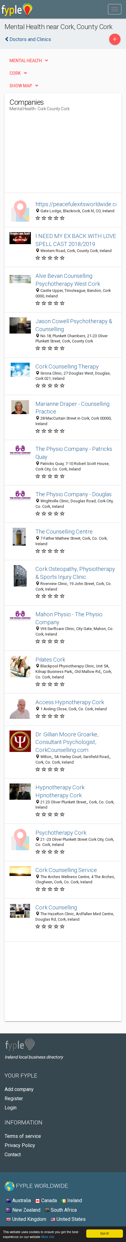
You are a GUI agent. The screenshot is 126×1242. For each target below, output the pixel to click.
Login (11, 1108)
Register (14, 1098)
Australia (21, 1200)
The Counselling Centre (64, 531)
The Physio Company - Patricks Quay (73, 453)
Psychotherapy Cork (60, 832)
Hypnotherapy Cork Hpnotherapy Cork (59, 791)
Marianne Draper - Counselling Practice (72, 408)
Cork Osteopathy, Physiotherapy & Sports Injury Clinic (75, 573)
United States (70, 1219)
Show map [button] (20, 85)
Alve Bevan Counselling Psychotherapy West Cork (67, 280)
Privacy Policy (20, 1145)
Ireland (74, 1200)
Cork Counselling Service (66, 870)
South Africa (63, 1210)
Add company (19, 1089)
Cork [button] (15, 73)
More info (47, 1236)
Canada (48, 1200)
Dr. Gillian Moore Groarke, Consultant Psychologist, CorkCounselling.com (66, 742)
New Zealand (25, 1210)
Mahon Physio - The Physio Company (68, 618)
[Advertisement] (55, 154)
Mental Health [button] (25, 60)
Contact (13, 1154)
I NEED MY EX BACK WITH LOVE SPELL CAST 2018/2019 (75, 240)
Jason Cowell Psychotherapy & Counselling (73, 325)
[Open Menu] (114, 9)
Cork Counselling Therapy (67, 366)
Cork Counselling (56, 907)
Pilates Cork (50, 659)
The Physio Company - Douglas (73, 494)
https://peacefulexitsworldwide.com (79, 204)
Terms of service (23, 1136)
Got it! (104, 1233)
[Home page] (17, 9)
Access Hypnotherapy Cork (69, 702)
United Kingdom (28, 1219)
